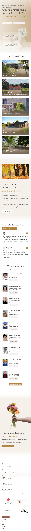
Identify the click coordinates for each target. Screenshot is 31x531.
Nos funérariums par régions (24, 493)
